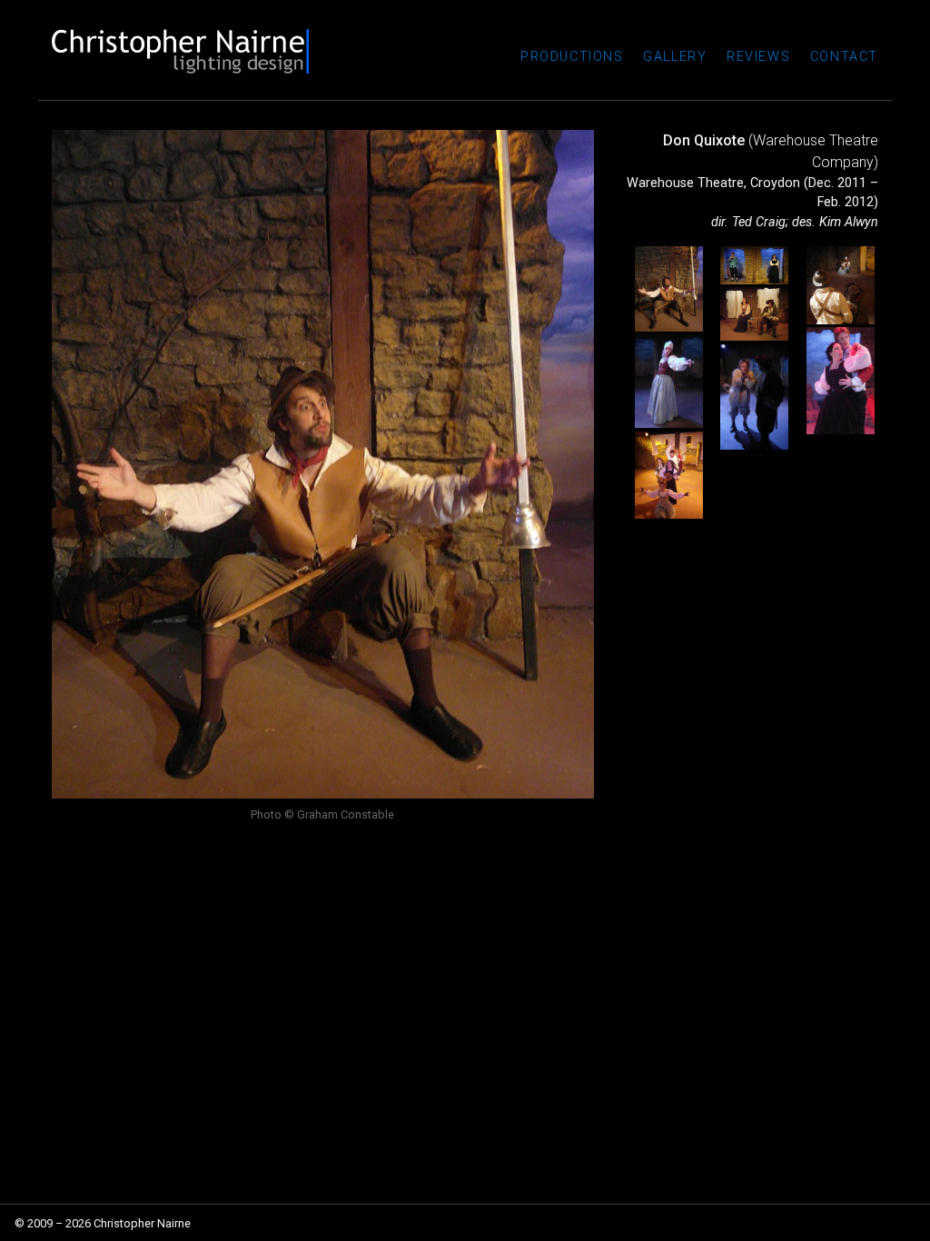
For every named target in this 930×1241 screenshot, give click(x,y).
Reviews (758, 57)
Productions (572, 57)
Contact (844, 57)
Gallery (675, 57)
